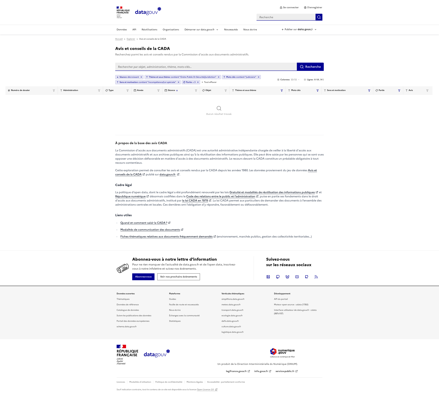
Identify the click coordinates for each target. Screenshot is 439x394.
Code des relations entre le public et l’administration (220, 196)
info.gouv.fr (261, 371)
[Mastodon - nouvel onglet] (277, 276)
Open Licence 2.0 (205, 389)
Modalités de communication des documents (150, 230)
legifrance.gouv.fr (236, 371)
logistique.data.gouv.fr (233, 332)
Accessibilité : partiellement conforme (226, 382)
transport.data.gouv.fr (233, 310)
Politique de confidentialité (168, 382)
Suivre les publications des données (134, 315)
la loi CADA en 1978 (195, 200)
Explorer (131, 38)
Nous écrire (250, 29)
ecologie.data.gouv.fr (232, 315)
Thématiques (123, 299)
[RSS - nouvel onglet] (316, 276)
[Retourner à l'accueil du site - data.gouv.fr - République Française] (157, 355)
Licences (121, 382)
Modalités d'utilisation (140, 382)
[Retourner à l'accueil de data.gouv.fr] (148, 12)
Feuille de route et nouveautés (184, 304)
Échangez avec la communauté (184, 315)
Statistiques (175, 321)
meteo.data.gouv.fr (231, 304)
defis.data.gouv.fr (230, 321)
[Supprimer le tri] (141, 77)
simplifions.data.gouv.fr (233, 299)
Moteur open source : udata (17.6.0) (291, 304)
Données (122, 29)
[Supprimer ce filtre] (218, 77)
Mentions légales (195, 382)
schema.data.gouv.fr (127, 326)
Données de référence (128, 304)
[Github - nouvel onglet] (306, 276)
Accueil (119, 38)
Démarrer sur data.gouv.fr (200, 29)
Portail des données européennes (133, 321)
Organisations (171, 29)
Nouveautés (231, 29)
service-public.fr (285, 371)
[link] (289, 7)
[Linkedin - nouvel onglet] (268, 276)
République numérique (130, 196)
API (134, 29)
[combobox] (289, 17)
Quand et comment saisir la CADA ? (143, 223)
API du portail (281, 299)
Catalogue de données (128, 310)
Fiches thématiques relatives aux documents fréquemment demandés (166, 236)
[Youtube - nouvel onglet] (297, 276)
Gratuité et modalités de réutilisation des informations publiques (272, 192)
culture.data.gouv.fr (231, 326)
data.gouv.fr (167, 174)
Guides (172, 299)
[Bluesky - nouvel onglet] (287, 276)
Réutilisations (149, 29)
